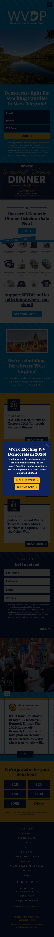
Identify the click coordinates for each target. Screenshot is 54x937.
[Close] (47, 445)
